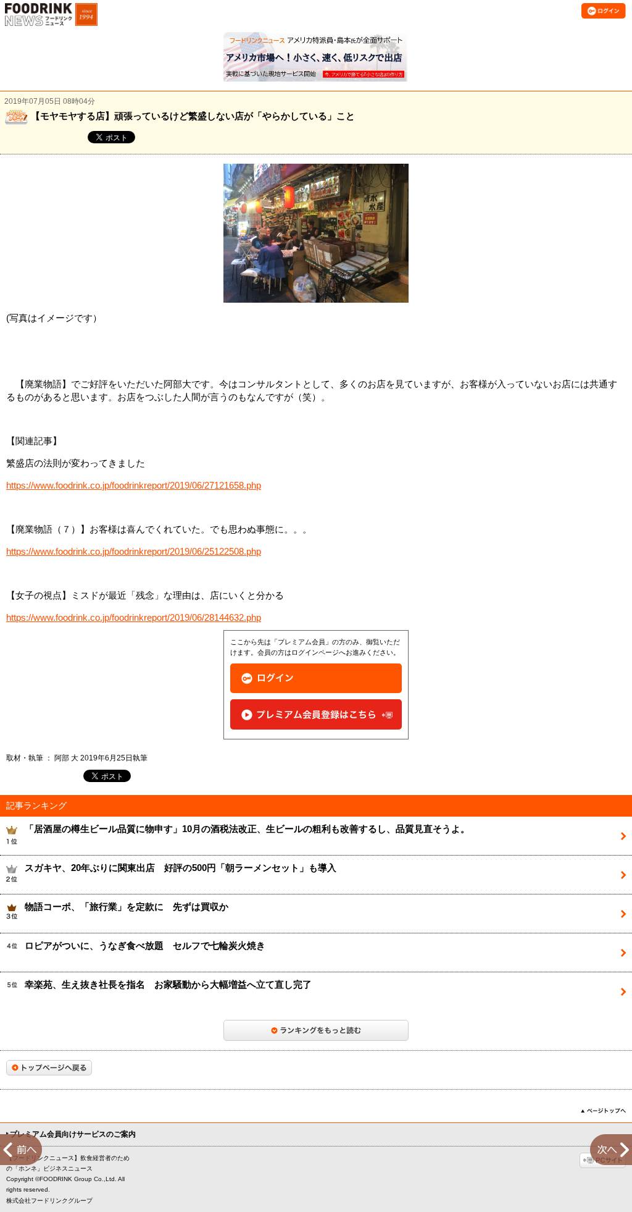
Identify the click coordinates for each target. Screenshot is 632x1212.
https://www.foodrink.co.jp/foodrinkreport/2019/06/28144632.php (133, 618)
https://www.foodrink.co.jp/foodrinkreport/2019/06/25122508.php (133, 552)
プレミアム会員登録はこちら (316, 714)
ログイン (316, 678)
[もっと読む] (316, 1030)
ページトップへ (603, 1110)
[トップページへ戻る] (49, 1067)
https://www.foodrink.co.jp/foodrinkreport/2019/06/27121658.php (133, 485)
